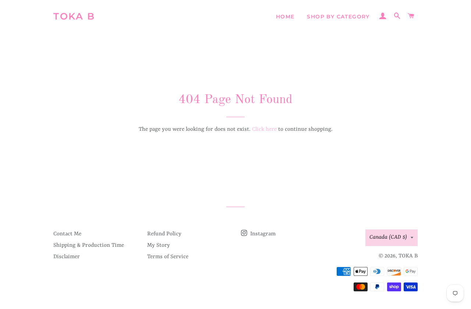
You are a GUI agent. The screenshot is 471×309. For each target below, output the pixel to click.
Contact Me (67, 234)
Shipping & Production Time (88, 245)
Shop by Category (338, 16)
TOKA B (74, 16)
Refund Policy (164, 234)
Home (285, 16)
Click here (264, 129)
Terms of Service (167, 257)
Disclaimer (66, 257)
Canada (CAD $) (388, 237)
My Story (158, 245)
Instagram (262, 234)
